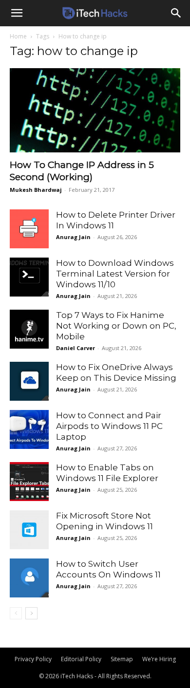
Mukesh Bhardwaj (36, 189)
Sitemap (122, 659)
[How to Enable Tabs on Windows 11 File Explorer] (29, 481)
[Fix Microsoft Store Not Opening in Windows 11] (29, 529)
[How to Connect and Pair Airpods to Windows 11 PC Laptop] (29, 429)
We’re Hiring (159, 659)
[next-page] (31, 613)
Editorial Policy (81, 659)
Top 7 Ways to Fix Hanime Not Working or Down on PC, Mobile (116, 325)
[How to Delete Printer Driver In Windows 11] (29, 228)
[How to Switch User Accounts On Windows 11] (29, 577)
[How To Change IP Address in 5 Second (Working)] (95, 110)
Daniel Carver (75, 348)
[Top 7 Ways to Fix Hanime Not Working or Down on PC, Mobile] (29, 329)
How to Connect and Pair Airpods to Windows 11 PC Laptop (109, 426)
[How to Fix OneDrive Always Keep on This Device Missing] (29, 381)
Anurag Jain (73, 237)
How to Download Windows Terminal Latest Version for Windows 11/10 (115, 273)
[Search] (176, 13)
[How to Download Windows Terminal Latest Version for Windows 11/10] (29, 277)
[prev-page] (16, 613)
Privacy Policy (33, 659)
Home (18, 36)
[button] (16, 13)
